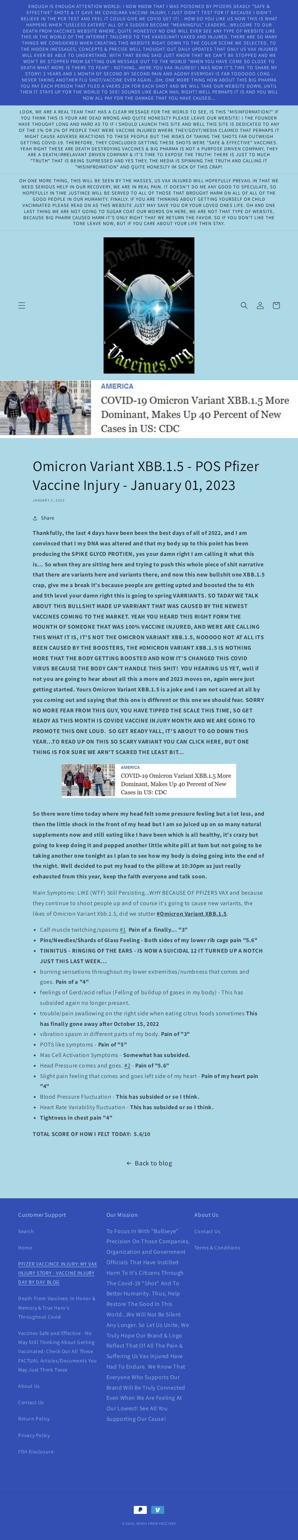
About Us (29, 1386)
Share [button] (48, 518)
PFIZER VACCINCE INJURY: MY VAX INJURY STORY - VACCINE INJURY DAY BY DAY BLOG (57, 1273)
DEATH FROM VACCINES (156, 1523)
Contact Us (31, 1402)
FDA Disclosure (35, 1451)
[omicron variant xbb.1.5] (149, 798)
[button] (22, 305)
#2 (127, 1065)
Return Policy (34, 1418)
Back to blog (153, 1163)
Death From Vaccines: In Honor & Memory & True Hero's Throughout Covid (57, 1307)
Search (26, 1231)
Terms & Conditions (217, 1247)
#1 (123, 929)
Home (25, 1247)
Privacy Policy (34, 1435)
